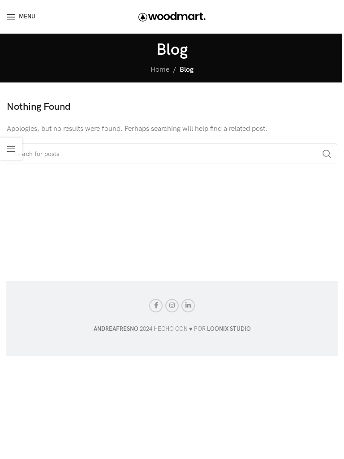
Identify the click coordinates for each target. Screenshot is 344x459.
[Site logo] (172, 16)
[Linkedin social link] (188, 305)
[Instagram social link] (172, 305)
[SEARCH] (327, 153)
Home (159, 69)
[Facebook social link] (156, 305)
